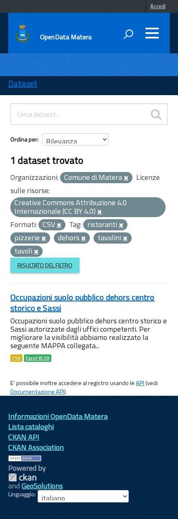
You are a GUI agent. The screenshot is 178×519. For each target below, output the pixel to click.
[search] (156, 114)
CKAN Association (36, 447)
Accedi (158, 6)
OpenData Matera (65, 36)
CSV (16, 358)
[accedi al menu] (152, 33)
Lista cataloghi (31, 426)
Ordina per (23, 139)
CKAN (22, 477)
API (140, 382)
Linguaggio (21, 494)
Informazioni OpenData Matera (58, 416)
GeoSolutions (42, 485)
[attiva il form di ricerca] (128, 34)
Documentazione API (37, 391)
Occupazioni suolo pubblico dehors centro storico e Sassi (82, 302)
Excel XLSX (38, 358)
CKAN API (23, 436)
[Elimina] (126, 178)
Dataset (22, 83)
